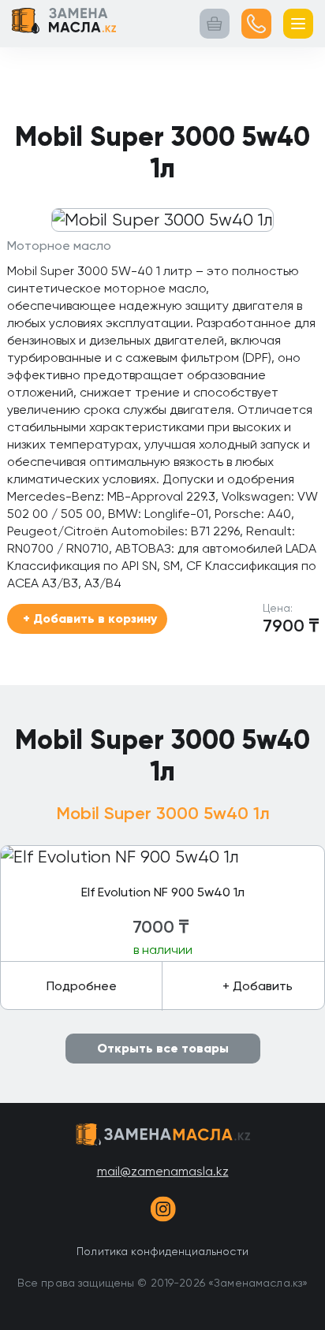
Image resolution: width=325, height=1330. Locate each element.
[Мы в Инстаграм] (162, 1212)
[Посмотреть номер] (256, 24)
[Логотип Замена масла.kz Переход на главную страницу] (64, 23)
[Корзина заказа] (215, 24)
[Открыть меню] (298, 24)
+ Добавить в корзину (90, 618)
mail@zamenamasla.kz (163, 1171)
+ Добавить (257, 985)
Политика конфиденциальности (162, 1251)
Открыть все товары (163, 1048)
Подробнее (82, 985)
